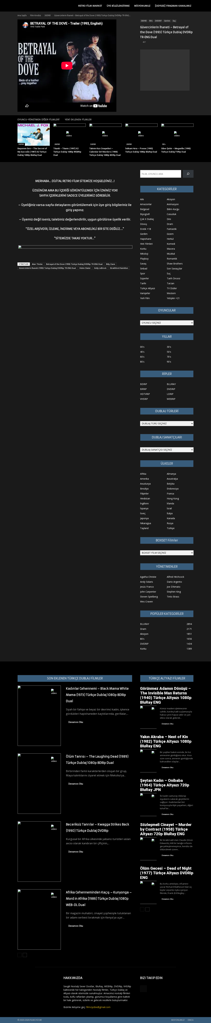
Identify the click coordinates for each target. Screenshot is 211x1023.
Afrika (143, 473)
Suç (174, 21)
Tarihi (143, 283)
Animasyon (173, 204)
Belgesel (144, 209)
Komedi (171, 243)
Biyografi (145, 214)
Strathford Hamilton (119, 268)
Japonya (144, 518)
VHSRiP (144, 398)
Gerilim (167, 21)
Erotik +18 (145, 228)
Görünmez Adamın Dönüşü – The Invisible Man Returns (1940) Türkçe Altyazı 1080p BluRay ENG (166, 695)
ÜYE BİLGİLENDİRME (118, 5)
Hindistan (145, 498)
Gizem (170, 233)
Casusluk (171, 214)
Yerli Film (145, 298)
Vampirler (145, 293)
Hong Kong (173, 498)
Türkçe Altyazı (147, 288)
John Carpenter (148, 591)
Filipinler (144, 493)
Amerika (144, 478)
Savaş (143, 263)
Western (171, 293)
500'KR (93, 144)
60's (142, 356)
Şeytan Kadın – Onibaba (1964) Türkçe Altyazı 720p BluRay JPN (164, 785)
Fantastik (172, 228)
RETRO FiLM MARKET (90, 5)
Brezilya (144, 488)
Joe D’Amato (173, 586)
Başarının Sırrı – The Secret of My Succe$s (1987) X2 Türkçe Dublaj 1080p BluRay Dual (32, 151)
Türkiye (171, 528)
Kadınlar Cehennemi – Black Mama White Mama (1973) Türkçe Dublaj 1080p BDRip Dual (97, 695)
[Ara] (188, 174)
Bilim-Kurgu (173, 209)
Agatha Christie (148, 576)
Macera (171, 248)
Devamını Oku (75, 722)
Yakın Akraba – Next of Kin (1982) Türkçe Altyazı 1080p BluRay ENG (166, 741)
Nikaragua (145, 523)
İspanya (144, 508)
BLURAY (171, 384)
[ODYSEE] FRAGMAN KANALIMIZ (173, 5)
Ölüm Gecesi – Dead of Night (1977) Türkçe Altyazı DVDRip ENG (166, 873)
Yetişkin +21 (173, 298)
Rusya (170, 523)
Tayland (144, 528)
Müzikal (171, 253)
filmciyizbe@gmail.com (98, 1007)
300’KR (48, 15)
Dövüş (143, 224)
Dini (169, 219)
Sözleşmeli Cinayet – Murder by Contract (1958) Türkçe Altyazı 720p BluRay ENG (166, 829)
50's (169, 351)
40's (142, 351)
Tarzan (170, 283)
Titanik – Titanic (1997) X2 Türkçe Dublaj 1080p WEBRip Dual (67, 151)
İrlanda (170, 503)
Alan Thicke (37, 264)
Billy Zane (110, 264)
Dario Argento (174, 581)
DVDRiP (158, 21)
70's (169, 356)
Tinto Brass (173, 596)
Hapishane (145, 238)
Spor (142, 273)
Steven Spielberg (149, 596)
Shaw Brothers (175, 263)
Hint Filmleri (146, 243)
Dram (170, 224)
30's (169, 346)
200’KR (57, 144)
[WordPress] (143, 988)
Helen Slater (85, 268)
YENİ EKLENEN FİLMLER (78, 119)
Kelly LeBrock (100, 268)
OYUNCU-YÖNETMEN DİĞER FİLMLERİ (38, 119)
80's (142, 361)
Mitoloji (144, 253)
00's (142, 346)
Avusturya (145, 483)
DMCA (191, 1020)
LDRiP (170, 394)
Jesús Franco (147, 586)
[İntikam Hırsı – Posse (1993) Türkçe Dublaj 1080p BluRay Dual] (141, 134)
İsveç (143, 513)
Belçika (170, 483)
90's (150, 21)
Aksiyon (171, 199)
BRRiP (143, 389)
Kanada (171, 518)
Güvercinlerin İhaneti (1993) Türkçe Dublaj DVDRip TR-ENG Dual (47, 268)
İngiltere (144, 503)
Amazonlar (146, 204)
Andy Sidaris (146, 581)
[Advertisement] (165, 70)
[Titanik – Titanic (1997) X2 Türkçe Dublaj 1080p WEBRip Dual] (69, 134)
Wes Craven (146, 601)
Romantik (172, 258)
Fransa (170, 493)
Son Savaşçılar (174, 268)
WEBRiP (171, 398)
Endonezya (173, 488)
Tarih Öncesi (173, 278)
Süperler (144, 278)
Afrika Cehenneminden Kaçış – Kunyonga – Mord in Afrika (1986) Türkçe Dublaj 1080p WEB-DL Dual (99, 898)
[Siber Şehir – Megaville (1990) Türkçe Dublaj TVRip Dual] (177, 134)
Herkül (170, 238)
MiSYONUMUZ (142, 5)
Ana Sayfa (22, 15)
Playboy (144, 258)
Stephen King (174, 591)
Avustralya (172, 478)
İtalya (170, 513)
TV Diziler (172, 288)
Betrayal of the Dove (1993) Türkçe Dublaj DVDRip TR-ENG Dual (74, 264)
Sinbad (143, 268)
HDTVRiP (145, 394)
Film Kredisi (35, 15)
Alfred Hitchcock (175, 576)
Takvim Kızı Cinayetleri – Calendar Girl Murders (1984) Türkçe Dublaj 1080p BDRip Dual (105, 151)
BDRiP (143, 384)
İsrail (169, 508)
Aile (142, 199)
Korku (143, 248)
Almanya (171, 473)
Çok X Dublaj (147, 219)
